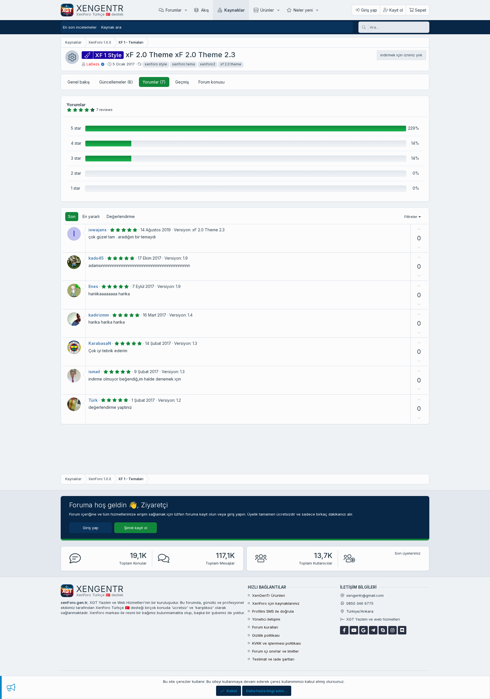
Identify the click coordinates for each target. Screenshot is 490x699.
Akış (205, 10)
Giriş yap (90, 527)
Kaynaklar (234, 10)
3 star (76, 158)
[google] (363, 630)
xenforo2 (207, 64)
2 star (76, 173)
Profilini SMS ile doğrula (273, 611)
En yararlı (91, 216)
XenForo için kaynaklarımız (275, 603)
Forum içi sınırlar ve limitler (275, 651)
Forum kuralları (265, 627)
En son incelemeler (80, 27)
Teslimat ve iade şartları (273, 659)
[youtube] (354, 630)
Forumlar (173, 10)
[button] (186, 10)
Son (71, 216)
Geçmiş (182, 82)
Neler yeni (303, 10)
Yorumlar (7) (154, 82)
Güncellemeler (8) (116, 82)
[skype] (383, 630)
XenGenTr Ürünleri (268, 595)
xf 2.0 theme (230, 64)
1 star (75, 188)
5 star (76, 128)
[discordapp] (402, 630)
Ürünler (267, 10)
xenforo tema (183, 64)
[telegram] (373, 630)
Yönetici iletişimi (266, 619)
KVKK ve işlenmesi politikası (276, 643)
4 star (76, 143)
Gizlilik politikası (266, 635)
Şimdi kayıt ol (135, 527)
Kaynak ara (111, 27)
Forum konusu (211, 82)
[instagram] (392, 630)
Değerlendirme (121, 216)
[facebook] (344, 630)
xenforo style (156, 64)
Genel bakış (78, 82)
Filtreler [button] (410, 216)
